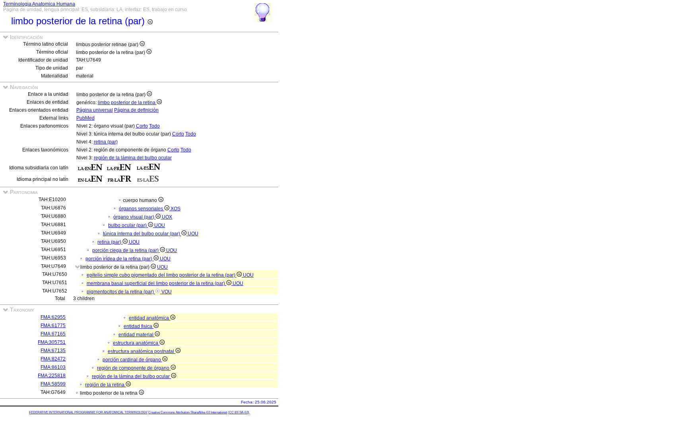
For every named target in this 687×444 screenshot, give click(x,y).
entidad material (136, 334)
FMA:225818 (52, 375)
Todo (154, 126)
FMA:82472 (53, 359)
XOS (175, 208)
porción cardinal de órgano (132, 360)
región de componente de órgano (134, 368)
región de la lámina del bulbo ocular (133, 158)
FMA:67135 (53, 350)
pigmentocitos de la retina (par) (121, 292)
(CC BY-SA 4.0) (238, 412)
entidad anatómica (149, 318)
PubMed (85, 118)
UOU (159, 225)
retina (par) (106, 142)
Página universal (94, 110)
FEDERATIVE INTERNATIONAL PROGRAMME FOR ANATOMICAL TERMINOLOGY (88, 412)
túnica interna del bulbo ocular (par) (142, 234)
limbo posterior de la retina (127, 102)
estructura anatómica (136, 343)
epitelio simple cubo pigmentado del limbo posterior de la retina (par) (162, 275)
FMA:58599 (53, 384)
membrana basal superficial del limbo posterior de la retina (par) (156, 283)
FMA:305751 (52, 342)
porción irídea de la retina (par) (119, 259)
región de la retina (105, 385)
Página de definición (136, 110)
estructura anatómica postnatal (141, 351)
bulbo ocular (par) (128, 225)
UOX (167, 217)
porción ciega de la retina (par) (126, 250)
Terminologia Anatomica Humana (39, 4)
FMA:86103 (53, 367)
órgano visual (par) (134, 217)
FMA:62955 (53, 317)
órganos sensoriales (141, 208)
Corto (142, 126)
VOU (166, 292)
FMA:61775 (53, 325)
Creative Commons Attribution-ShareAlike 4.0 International (187, 412)
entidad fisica (138, 326)
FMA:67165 (53, 334)
